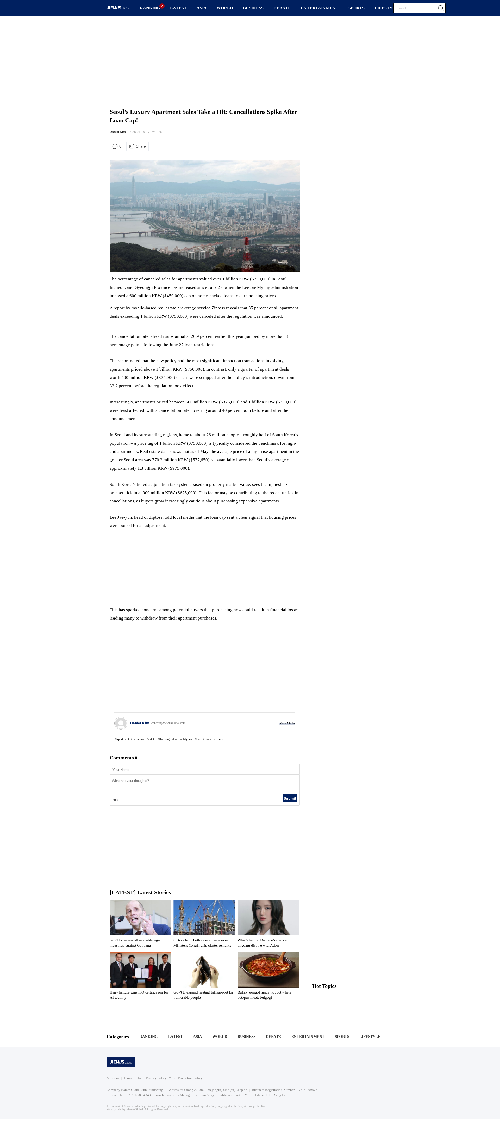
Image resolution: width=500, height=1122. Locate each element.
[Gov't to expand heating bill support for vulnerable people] (204, 977)
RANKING (150, 8)
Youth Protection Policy (186, 1078)
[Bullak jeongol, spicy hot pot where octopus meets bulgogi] (268, 977)
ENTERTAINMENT (320, 8)
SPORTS (356, 8)
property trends (214, 739)
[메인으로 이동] (118, 8)
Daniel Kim (118, 132)
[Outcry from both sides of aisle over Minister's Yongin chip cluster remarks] (204, 924)
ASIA (202, 8)
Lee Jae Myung (182, 739)
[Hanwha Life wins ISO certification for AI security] (140, 977)
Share (141, 146)
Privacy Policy (156, 1078)
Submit (290, 798)
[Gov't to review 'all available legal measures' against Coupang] (140, 924)
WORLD (225, 8)
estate (151, 739)
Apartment (122, 739)
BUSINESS (253, 8)
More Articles (287, 723)
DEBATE (282, 8)
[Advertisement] (250, 61)
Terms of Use (133, 1078)
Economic (139, 739)
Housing (164, 739)
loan (198, 739)
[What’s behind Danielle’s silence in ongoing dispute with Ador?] (268, 924)
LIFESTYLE (386, 8)
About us (113, 1078)
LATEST (178, 8)
